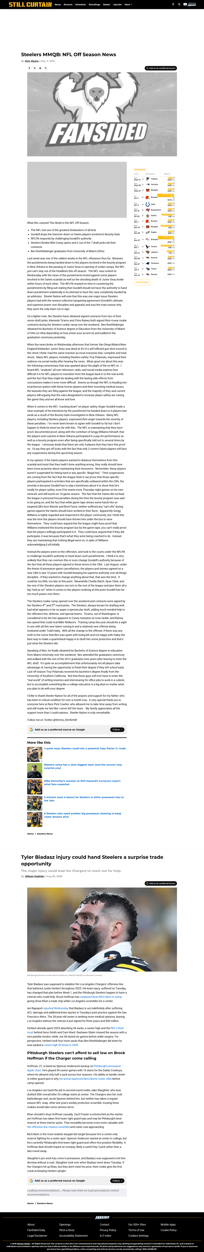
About (31, 1224)
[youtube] (185, 4)
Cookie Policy (169, 1230)
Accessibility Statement (73, 1235)
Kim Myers (32, 61)
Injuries (117, 4)
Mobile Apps (168, 1224)
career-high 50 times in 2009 (61, 1045)
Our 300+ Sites (137, 1224)
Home (30, 833)
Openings (65, 1224)
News (58, 4)
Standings (94, 4)
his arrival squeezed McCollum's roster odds (85, 1078)
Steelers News (45, 833)
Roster (106, 4)
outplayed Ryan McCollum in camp (101, 996)
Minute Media (23, 1244)
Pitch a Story (66, 1230)
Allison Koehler (34, 876)
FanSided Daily (36, 1230)
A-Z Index (105, 1235)
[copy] (45, 68)
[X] (179, 4)
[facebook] (173, 4)
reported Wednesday (55, 1008)
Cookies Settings (138, 1235)
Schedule (80, 4)
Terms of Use (136, 1230)
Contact (104, 1224)
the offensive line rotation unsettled (48, 1127)
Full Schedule (142, 282)
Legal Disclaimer (37, 1235)
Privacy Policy (108, 1230)
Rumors (68, 4)
